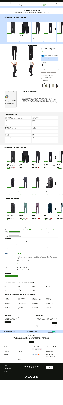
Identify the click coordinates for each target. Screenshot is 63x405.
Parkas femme (7, 298)
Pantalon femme (51, 45)
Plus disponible (49, 72)
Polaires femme (7, 299)
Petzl (46, 290)
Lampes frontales (7, 307)
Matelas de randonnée (8, 306)
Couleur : (43, 62)
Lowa (5, 290)
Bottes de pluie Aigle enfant (36, 299)
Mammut (33, 290)
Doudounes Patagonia (49, 308)
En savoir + (24, 107)
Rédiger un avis (51, 51)
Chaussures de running (22, 303)
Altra (19, 285)
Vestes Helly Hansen (35, 303)
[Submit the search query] (54, 3)
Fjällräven (33, 285)
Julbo (46, 285)
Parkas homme (7, 302)
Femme (43, 45)
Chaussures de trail (21, 302)
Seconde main (44, 5)
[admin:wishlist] (57, 72)
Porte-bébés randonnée (22, 308)
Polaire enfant (34, 298)
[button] (14, 53)
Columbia (33, 286)
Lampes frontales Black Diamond (37, 306)
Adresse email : (39, 321)
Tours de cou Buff (48, 306)
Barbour (19, 290)
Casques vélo (20, 307)
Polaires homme (7, 303)
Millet (19, 286)
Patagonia (6, 285)
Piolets (19, 299)
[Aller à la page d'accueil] (41, 45)
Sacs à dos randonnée (21, 298)
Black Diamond (44, 46)
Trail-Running (20, 5)
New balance (48, 286)
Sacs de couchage (8, 308)
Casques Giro (48, 298)
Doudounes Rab (48, 299)
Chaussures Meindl (35, 307)
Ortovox (6, 286)
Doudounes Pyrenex (35, 302)
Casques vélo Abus (49, 307)
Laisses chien (48, 302)
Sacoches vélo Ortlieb (49, 303)
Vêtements (46, 45)
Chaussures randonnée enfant (23, 306)
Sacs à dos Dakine (35, 308)
